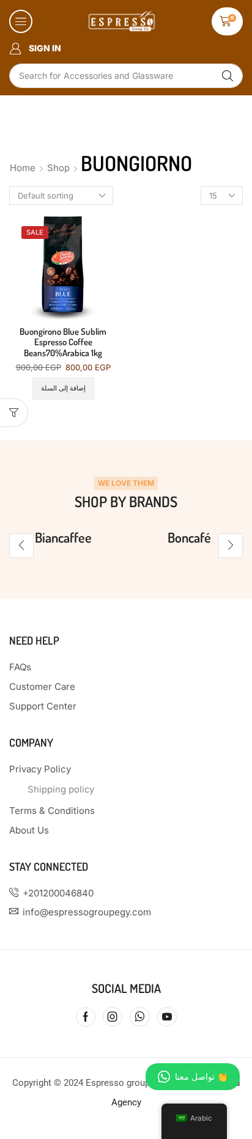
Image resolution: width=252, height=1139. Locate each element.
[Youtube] (167, 1017)
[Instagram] (112, 1017)
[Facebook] (85, 1017)
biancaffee (63, 537)
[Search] (227, 75)
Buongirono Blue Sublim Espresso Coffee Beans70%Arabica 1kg (63, 342)
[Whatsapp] (140, 1017)
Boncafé (189, 537)
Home (22, 168)
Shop (58, 168)
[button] (20, 21)
